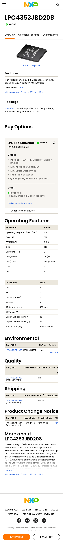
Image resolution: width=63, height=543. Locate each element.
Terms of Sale (36, 527)
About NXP (12, 509)
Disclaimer (52, 395)
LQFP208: (9, 108)
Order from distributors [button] (23, 210)
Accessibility (50, 527)
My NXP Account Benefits (39, 513)
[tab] (31, 210)
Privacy (10, 527)
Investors (41, 509)
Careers (27, 509)
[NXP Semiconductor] (31, 5)
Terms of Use (22, 527)
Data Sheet (46, 537)
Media (54, 509)
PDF (21, 87)
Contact (14, 513)
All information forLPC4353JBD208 (23, 92)
